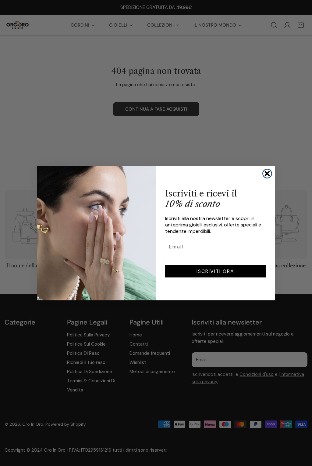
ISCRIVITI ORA (215, 271)
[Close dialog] (267, 173)
